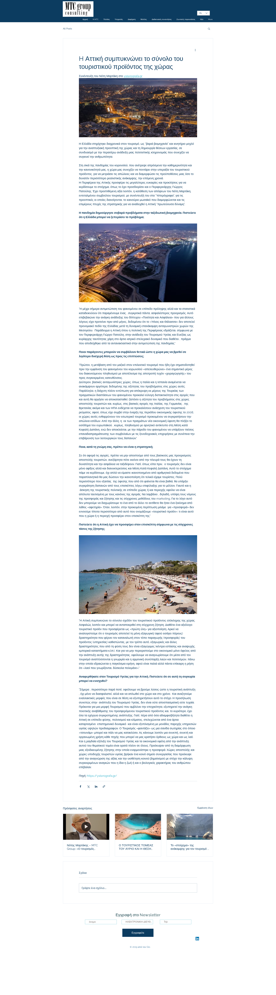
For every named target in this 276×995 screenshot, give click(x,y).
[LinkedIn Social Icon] (197, 938)
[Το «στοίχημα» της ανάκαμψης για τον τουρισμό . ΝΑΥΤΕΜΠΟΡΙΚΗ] (190, 827)
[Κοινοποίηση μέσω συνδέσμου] (103, 786)
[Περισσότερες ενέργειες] (195, 50)
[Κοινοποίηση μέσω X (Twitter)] (88, 786)
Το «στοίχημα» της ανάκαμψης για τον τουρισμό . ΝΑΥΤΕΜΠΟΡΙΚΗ (189, 847)
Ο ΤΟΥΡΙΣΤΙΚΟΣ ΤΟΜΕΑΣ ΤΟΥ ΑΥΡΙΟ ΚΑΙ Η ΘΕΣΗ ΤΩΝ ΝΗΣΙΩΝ (136, 847)
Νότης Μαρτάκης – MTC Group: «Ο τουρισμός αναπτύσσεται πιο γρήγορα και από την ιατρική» (84, 847)
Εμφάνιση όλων (205, 807)
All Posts (67, 28)
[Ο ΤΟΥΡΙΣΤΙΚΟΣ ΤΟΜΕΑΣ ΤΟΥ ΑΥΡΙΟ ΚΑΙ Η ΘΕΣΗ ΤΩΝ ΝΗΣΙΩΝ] (138, 827)
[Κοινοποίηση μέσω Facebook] (80, 786)
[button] (209, 28)
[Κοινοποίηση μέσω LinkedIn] (96, 786)
